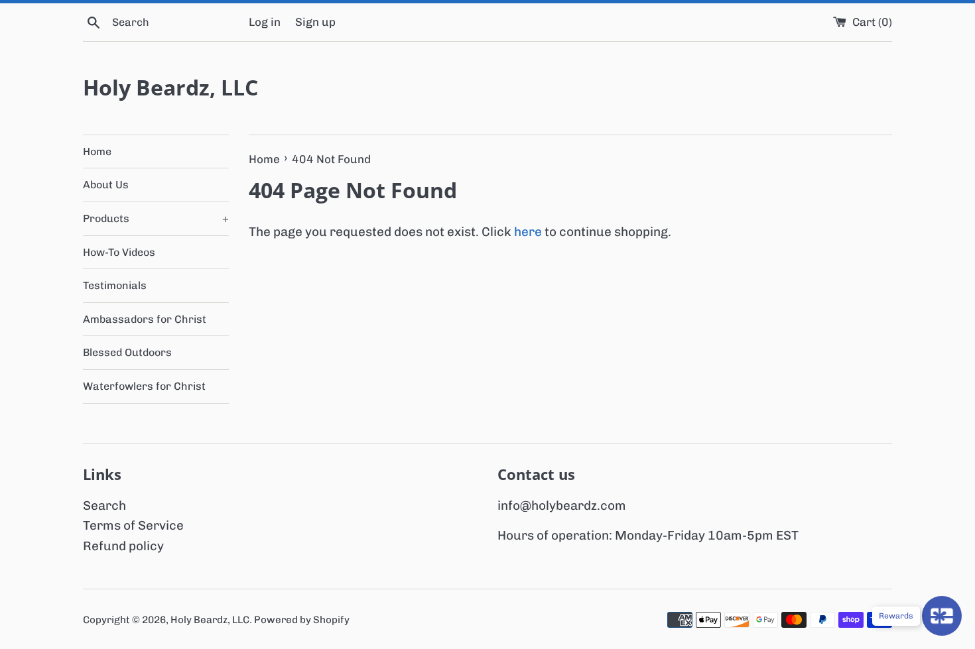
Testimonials (115, 285)
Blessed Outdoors (127, 352)
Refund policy (123, 546)
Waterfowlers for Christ (144, 386)
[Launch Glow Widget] (942, 616)
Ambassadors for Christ (144, 319)
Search (104, 505)
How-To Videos (119, 252)
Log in (265, 22)
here (528, 231)
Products (156, 218)
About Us (106, 184)
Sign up (315, 22)
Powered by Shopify (302, 620)
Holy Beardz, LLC (170, 87)
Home (97, 151)
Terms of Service (133, 525)
